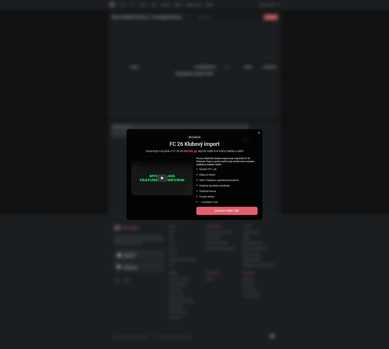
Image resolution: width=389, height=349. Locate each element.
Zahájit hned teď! (227, 210)
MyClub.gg (190, 151)
